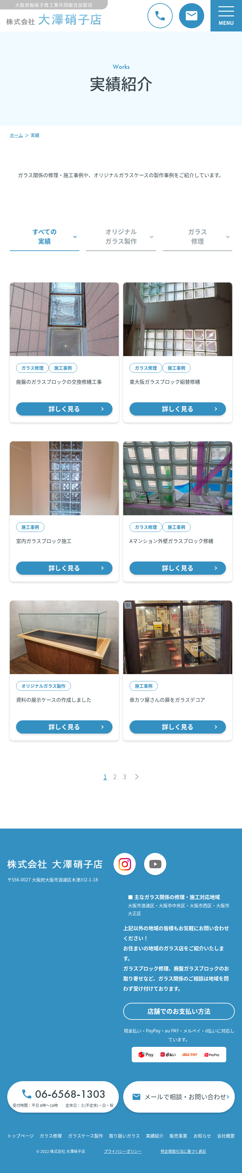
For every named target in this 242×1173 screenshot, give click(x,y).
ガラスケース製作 (85, 1135)
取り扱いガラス (124, 1135)
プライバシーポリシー (123, 1151)
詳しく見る (64, 408)
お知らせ (202, 1135)
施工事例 (63, 368)
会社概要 (226, 1135)
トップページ (20, 1135)
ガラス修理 (197, 236)
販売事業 (178, 1135)
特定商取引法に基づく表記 (183, 1151)
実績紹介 (155, 1135)
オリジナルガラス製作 (121, 236)
